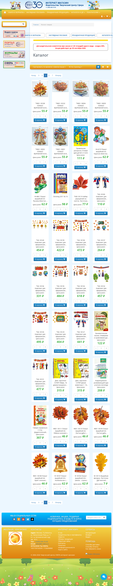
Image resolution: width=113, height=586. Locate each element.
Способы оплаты (92, 547)
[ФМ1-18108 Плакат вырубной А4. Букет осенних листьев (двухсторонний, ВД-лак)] (40, 461)
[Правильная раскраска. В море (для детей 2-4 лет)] (81, 136)
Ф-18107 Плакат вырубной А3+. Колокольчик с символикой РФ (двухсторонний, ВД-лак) (60, 478)
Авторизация (91, 533)
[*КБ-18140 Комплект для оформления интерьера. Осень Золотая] (40, 224)
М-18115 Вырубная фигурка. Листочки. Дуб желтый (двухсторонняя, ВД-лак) (101, 478)
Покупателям (93, 12)
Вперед (58, 75)
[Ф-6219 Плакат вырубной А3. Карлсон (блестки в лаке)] (101, 135)
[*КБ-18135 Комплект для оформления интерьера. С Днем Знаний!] (60, 271)
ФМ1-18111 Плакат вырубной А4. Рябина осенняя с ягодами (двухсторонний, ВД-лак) (60, 431)
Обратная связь (64, 541)
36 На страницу (75, 67)
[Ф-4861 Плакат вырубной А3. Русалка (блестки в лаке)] (40, 183)
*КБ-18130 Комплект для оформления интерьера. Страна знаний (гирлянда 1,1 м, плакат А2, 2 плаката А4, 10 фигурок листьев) (40, 334)
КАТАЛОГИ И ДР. (77, 12)
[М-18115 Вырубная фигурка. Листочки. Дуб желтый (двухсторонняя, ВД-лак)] (101, 463)
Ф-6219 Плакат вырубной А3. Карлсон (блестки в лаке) (101, 151)
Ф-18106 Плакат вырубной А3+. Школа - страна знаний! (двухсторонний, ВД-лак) (81, 478)
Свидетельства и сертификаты (70, 535)
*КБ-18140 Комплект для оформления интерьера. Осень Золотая (40, 242)
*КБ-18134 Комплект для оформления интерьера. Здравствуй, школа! (80, 288)
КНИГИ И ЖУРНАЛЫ (16, 12)
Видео (88, 537)
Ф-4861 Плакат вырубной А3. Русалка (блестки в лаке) (40, 198)
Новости (61, 537)
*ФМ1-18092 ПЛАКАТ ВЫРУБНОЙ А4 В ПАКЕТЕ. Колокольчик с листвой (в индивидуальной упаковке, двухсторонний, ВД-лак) (40, 151)
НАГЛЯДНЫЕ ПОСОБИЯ (35, 12)
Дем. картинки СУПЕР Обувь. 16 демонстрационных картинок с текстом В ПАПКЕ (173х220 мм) (60, 382)
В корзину (39, 120)
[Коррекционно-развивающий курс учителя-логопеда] (101, 368)
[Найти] (23, 24)
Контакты (61, 543)
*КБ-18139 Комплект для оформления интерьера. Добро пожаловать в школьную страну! (60, 242)
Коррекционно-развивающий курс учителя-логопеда (101, 382)
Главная (36, 25)
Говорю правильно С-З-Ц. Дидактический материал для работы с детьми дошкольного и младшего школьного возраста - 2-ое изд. (40, 430)
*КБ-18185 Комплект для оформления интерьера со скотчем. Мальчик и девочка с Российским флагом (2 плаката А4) (101, 196)
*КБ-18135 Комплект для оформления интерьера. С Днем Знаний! (60, 288)
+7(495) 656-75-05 (41, 542)
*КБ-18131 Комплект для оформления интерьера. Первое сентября (40, 381)
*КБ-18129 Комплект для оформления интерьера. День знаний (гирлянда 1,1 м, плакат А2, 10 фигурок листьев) (60, 334)
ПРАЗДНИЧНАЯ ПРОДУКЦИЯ (57, 12)
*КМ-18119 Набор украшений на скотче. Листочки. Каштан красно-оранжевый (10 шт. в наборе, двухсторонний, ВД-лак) (81, 198)
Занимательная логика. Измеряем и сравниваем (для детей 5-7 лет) (101, 335)
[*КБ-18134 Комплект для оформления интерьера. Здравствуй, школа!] (81, 270)
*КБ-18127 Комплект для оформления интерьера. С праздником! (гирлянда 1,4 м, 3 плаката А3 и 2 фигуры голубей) (81, 334)
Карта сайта (62, 550)
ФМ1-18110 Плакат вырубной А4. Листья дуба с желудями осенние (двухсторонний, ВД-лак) (81, 431)
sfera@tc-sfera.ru (42, 544)
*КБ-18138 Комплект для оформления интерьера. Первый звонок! (81, 242)
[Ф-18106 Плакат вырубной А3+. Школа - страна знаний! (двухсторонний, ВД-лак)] (81, 463)
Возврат (89, 535)
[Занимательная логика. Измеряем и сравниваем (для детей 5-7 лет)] (101, 321)
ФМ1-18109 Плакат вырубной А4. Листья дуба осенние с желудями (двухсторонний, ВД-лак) (101, 431)
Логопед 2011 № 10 (60, 196)
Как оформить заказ (93, 549)
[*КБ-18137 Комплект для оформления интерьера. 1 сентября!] (101, 225)
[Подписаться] (104, 517)
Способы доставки (93, 545)
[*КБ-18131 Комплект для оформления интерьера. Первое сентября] (40, 364)
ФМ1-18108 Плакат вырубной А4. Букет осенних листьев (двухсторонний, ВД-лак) (40, 478)
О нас (60, 533)
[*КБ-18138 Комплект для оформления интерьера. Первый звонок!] (81, 225)
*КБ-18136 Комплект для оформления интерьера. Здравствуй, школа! (40, 288)
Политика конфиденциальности (66, 546)
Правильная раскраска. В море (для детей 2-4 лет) (81, 150)
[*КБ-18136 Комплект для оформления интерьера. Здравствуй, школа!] (40, 271)
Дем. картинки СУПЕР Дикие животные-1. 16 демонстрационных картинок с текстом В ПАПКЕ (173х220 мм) (80, 382)
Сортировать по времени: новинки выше (49, 67)
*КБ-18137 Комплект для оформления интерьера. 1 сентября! (101, 242)
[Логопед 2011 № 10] (60, 183)
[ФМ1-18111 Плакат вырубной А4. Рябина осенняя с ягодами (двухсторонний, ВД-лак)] (60, 413)
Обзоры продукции (65, 539)
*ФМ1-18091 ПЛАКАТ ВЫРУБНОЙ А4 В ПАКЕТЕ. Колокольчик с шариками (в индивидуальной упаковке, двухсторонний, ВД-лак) (60, 151)
